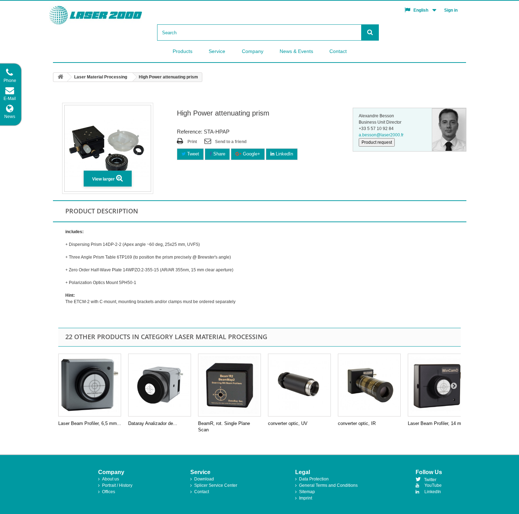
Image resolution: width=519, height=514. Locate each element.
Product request (377, 142)
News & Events (296, 51)
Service (217, 51)
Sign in (451, 10)
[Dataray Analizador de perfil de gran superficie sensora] (159, 385)
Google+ (250, 153)
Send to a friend (230, 141)
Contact (338, 51)
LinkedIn (283, 153)
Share (218, 153)
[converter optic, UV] (299, 385)
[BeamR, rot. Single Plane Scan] (229, 385)
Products (182, 51)
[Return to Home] (60, 77)
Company (252, 51)
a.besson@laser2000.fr (381, 134)
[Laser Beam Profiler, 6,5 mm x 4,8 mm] (89, 385)
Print (192, 141)
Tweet (192, 153)
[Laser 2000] (108, 15)
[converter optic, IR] (369, 385)
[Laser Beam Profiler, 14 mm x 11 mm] (439, 385)
